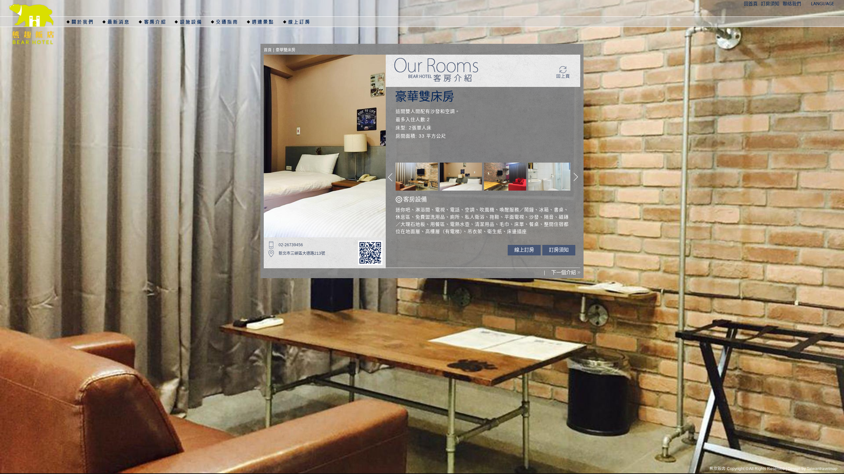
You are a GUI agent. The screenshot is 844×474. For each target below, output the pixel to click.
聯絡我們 (792, 4)
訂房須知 (770, 4)
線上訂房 (301, 22)
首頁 (268, 50)
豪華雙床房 (285, 50)
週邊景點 (264, 22)
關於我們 (84, 22)
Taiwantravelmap (822, 468)
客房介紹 (156, 22)
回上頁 (563, 72)
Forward (575, 177)
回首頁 (751, 4)
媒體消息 (120, 22)
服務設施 (192, 22)
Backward (390, 177)
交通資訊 (228, 22)
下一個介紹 (563, 272)
